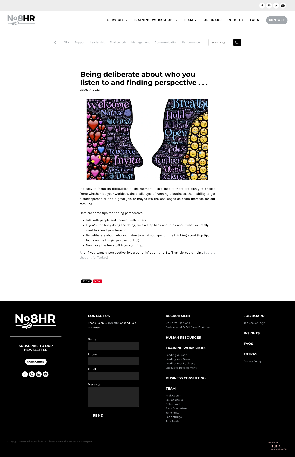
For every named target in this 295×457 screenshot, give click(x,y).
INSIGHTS (236, 20)
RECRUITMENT (178, 316)
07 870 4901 (112, 323)
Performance (191, 42)
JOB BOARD (212, 20)
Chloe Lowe (173, 404)
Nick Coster (173, 395)
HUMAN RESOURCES (183, 337)
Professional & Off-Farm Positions (188, 327)
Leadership (97, 42)
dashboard (49, 441)
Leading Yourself (176, 355)
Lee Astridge (174, 416)
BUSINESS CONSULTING (186, 378)
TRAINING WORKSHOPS (154, 20)
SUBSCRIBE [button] (35, 362)
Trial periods (118, 42)
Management (140, 42)
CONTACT (277, 20)
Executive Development (181, 367)
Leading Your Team (178, 359)
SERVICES (116, 20)
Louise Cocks (175, 399)
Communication (166, 42)
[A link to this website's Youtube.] (283, 5)
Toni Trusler (173, 421)
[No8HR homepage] (36, 20)
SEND (98, 415)
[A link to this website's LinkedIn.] (276, 5)
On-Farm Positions (178, 323)
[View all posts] (55, 42)
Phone (92, 354)
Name (92, 339)
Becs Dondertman (177, 408)
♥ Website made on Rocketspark (74, 441)
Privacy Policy (253, 361)
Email (92, 369)
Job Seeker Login (254, 323)
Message (94, 384)
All (66, 42)
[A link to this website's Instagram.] (269, 5)
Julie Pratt (172, 412)
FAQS (254, 20)
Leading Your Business (180, 363)
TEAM (188, 20)
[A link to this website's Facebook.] (262, 5)
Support (80, 42)
